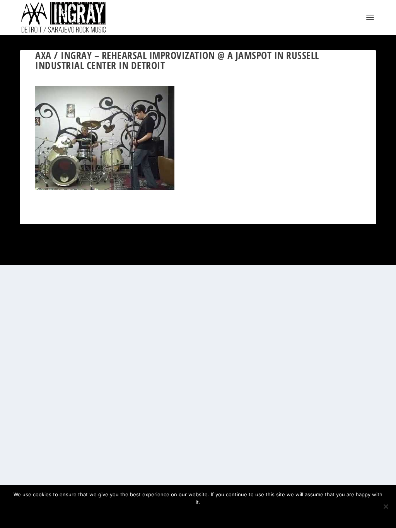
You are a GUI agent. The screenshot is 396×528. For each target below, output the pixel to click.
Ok (172, 515)
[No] (385, 506)
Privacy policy (210, 515)
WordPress (105, 255)
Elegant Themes (57, 255)
